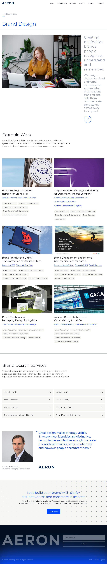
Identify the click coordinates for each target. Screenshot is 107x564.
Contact (100, 3)
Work (52, 3)
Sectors (73, 3)
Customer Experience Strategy (14, 215)
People (91, 3)
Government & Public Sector (65, 202)
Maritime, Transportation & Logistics (67, 206)
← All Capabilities (10, 14)
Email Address (70, 538)
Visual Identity (60, 219)
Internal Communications (38, 278)
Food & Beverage (29, 198)
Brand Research (89, 215)
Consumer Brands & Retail (12, 198)
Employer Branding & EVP (92, 274)
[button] (27, 392)
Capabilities (62, 3)
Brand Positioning (9, 203)
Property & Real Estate (24, 265)
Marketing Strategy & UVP (29, 203)
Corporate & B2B (81, 198)
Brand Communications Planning (15, 207)
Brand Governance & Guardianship (15, 211)
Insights (82, 3)
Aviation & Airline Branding (64, 198)
